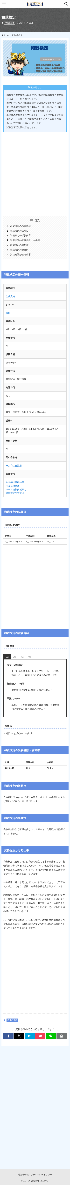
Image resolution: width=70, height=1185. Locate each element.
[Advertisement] (35, 171)
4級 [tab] (29, 657)
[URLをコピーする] (61, 1036)
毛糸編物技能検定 (15, 482)
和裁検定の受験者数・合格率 (25, 240)
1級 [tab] (7, 657)
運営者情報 (23, 1174)
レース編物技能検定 (16, 489)
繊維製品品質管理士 (16, 493)
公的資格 (10, 296)
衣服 (8, 313)
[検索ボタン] (66, 4)
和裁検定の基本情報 (20, 226)
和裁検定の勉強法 (19, 250)
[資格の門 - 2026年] (35, 4)
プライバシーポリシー (41, 1174)
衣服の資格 (9, 23)
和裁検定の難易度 (19, 245)
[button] (8, 1036)
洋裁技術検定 (13, 485)
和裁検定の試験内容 (20, 235)
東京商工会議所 (14, 465)
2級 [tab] (14, 657)
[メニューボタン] (4, 4)
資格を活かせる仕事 (20, 254)
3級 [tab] (22, 657)
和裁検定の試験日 (19, 230)
